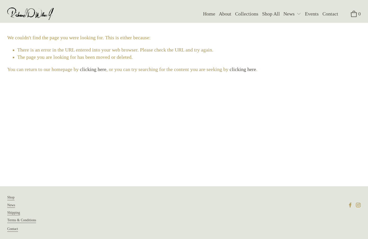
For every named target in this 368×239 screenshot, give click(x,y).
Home (209, 13)
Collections (246, 13)
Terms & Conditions (21, 220)
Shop (11, 197)
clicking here (93, 69)
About (225, 13)
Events (312, 13)
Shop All (271, 13)
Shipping (13, 212)
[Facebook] (350, 205)
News (11, 205)
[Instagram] (358, 205)
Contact (330, 13)
